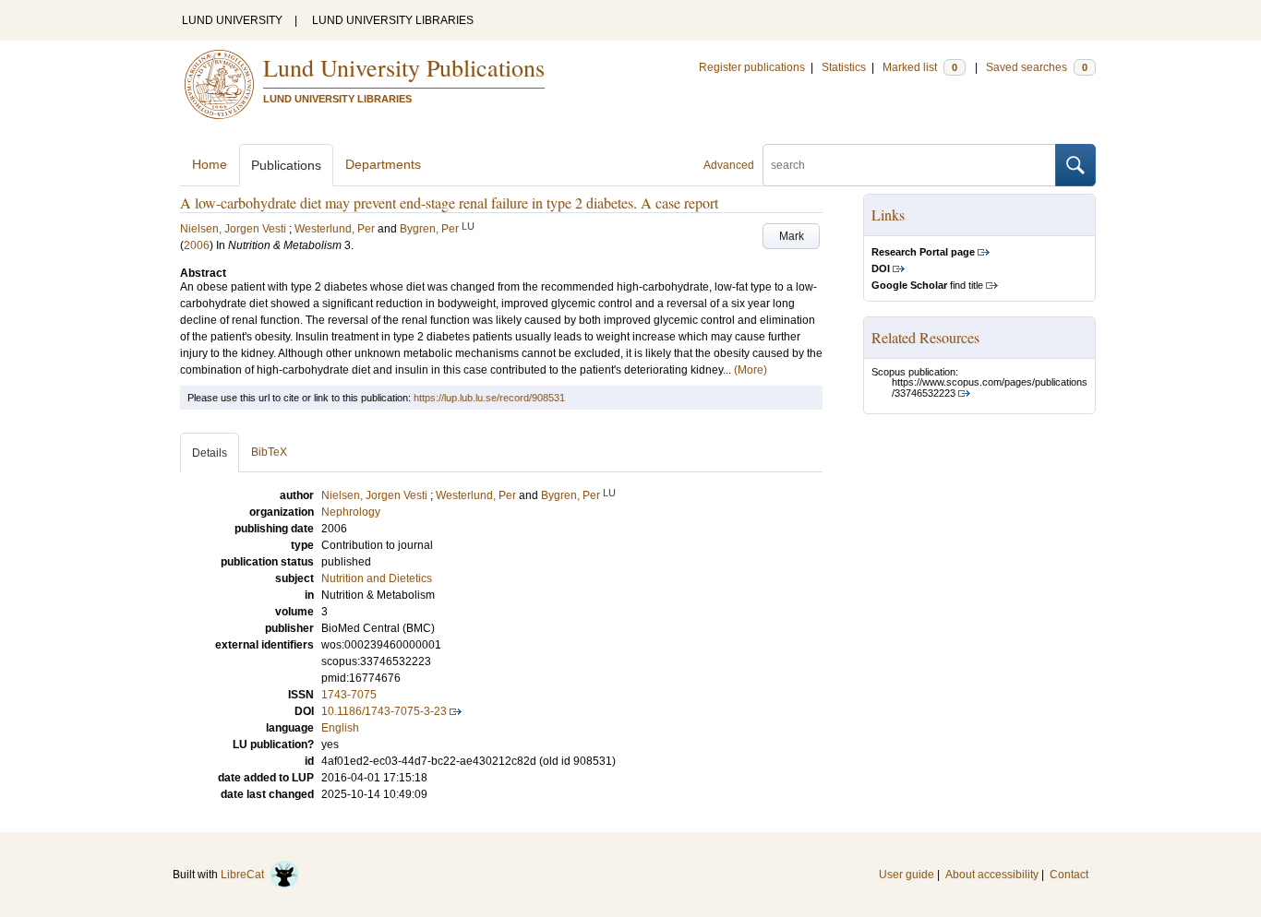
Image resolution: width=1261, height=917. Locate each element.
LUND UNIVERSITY (232, 20)
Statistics (844, 67)
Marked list (920, 67)
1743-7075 (349, 694)
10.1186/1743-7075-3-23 (384, 711)
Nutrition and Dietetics (376, 578)
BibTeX (269, 452)
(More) (750, 369)
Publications (286, 165)
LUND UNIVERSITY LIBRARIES (393, 20)
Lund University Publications (404, 67)
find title (927, 285)
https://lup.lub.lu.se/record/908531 (489, 397)
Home (209, 164)
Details (209, 453)
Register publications (752, 67)
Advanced (728, 165)
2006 (197, 245)
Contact (1069, 874)
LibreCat (245, 874)
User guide (906, 874)
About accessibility (992, 874)
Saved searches (1036, 67)
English (340, 727)
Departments (383, 164)
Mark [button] (791, 236)
